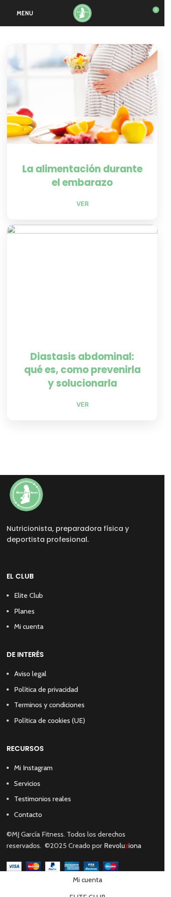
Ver (82, 203)
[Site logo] (82, 12)
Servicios (27, 783)
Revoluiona (121, 845)
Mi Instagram (33, 768)
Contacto (28, 814)
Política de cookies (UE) (49, 720)
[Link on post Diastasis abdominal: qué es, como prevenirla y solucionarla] (82, 278)
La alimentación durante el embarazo (82, 175)
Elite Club (28, 595)
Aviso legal (30, 674)
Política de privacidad (46, 689)
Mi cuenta (28, 626)
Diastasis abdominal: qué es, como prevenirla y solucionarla (82, 370)
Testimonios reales (42, 799)
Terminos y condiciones (49, 705)
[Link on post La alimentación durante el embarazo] (82, 94)
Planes (24, 611)
